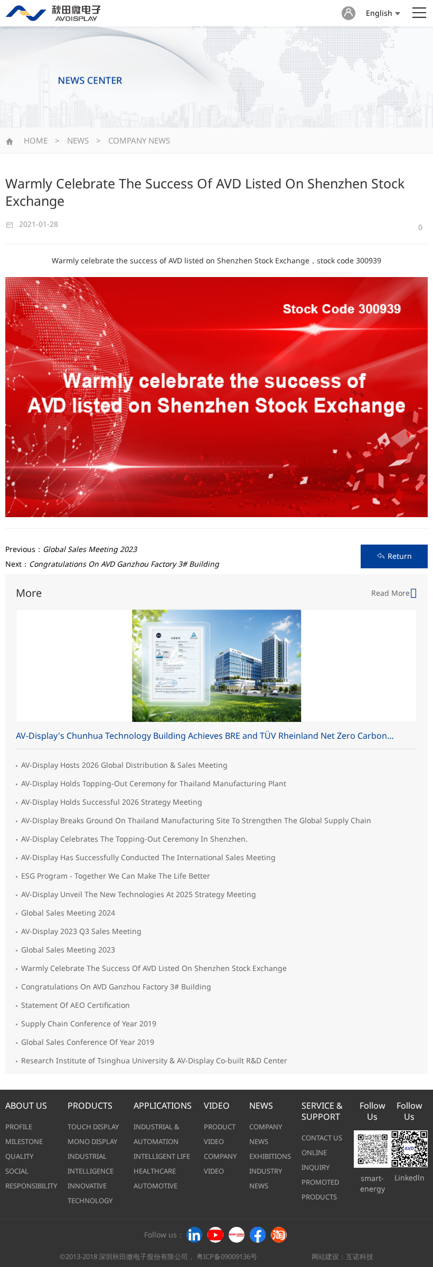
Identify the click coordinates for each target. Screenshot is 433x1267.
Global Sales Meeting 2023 (68, 950)
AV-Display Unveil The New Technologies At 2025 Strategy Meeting (138, 894)
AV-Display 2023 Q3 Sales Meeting (81, 931)
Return (400, 556)
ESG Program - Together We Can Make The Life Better (115, 876)
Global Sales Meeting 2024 (68, 913)
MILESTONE (24, 1141)
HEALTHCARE (155, 1171)
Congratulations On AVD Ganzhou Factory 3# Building (116, 987)
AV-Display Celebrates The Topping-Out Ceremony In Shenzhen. (134, 839)
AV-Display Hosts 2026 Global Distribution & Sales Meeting (124, 765)
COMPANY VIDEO (220, 1163)
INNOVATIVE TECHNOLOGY (90, 1193)
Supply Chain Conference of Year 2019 (88, 1023)
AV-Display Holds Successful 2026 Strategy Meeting (111, 802)
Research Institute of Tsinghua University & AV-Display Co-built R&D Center (154, 1060)
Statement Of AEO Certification (75, 1005)
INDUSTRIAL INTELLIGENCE (91, 1163)
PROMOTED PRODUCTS (320, 1189)
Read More (390, 593)
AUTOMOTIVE (155, 1185)
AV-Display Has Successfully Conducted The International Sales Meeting (148, 857)
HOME (36, 140)
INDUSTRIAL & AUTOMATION (157, 1134)
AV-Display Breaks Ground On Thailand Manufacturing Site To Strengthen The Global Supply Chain (196, 820)
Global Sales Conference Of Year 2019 (87, 1042)
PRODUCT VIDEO (220, 1134)
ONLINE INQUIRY (316, 1160)
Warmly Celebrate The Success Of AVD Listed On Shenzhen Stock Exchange (154, 968)
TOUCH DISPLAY (93, 1126)
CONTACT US (322, 1137)
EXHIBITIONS (270, 1156)
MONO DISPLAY (92, 1141)
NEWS (78, 140)
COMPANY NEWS (139, 140)
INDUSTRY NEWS (265, 1178)
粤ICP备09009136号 (227, 1256)
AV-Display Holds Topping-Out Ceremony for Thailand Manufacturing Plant (153, 783)
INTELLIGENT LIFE (162, 1156)
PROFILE (18, 1126)
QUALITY (19, 1156)
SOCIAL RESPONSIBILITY (31, 1178)
